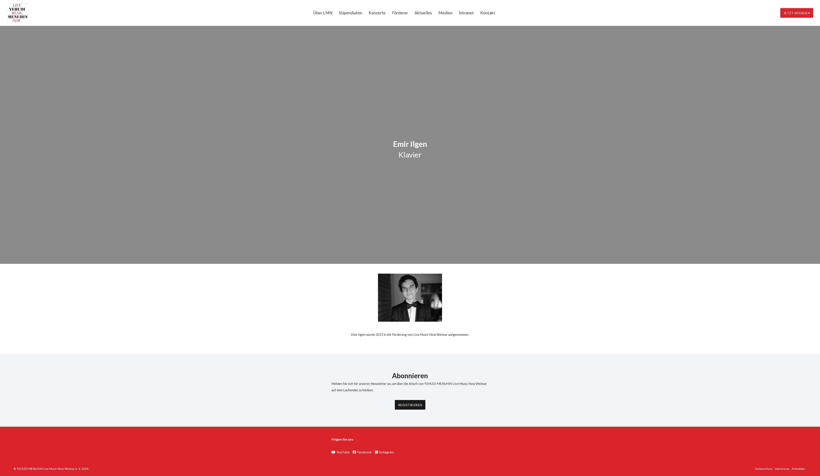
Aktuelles (423, 12)
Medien (445, 12)
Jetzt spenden (796, 13)
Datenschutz (763, 468)
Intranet (466, 12)
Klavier (410, 154)
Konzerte (377, 12)
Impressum (782, 468)
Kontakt (487, 12)
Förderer (400, 12)
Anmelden (798, 468)
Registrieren (410, 405)
